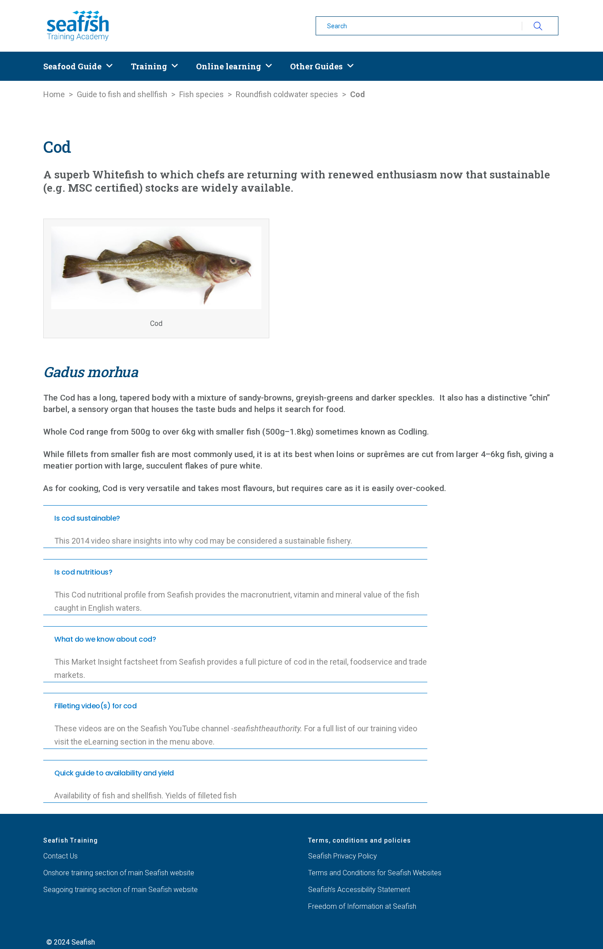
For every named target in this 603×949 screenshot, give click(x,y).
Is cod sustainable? (87, 518)
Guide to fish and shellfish (122, 94)
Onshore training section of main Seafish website (118, 873)
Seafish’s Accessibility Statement (359, 889)
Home (54, 94)
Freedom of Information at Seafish (362, 906)
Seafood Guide (72, 66)
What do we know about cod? (105, 639)
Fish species (201, 94)
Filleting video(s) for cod (95, 706)
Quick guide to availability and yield (114, 773)
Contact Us (60, 856)
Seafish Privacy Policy (342, 856)
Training (149, 66)
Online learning (228, 66)
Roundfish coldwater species (287, 94)
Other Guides (316, 66)
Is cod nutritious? (83, 572)
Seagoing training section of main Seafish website (120, 889)
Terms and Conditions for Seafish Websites (374, 873)
